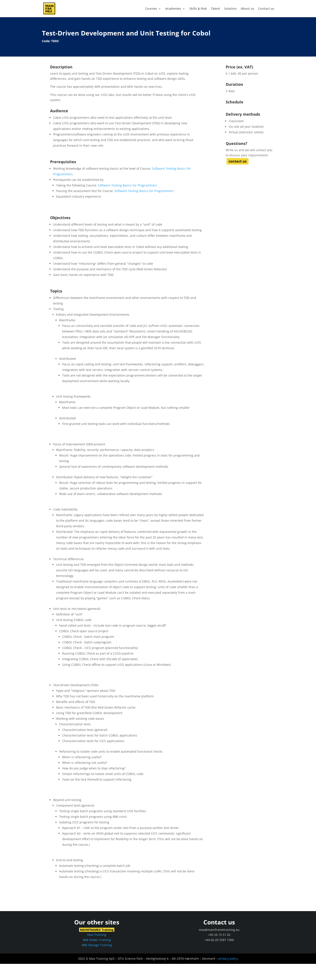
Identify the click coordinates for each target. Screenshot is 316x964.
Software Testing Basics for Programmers (127, 185)
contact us (238, 161)
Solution (230, 9)
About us (247, 9)
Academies (173, 9)
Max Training (96, 935)
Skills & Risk (198, 9)
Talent (215, 9)
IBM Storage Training (97, 945)
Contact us (266, 9)
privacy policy (228, 958)
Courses (151, 9)
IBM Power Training (97, 940)
